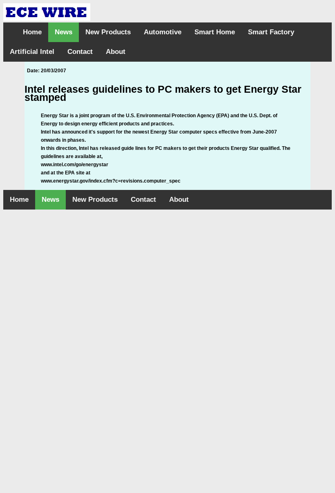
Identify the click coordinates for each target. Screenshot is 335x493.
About (115, 52)
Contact (80, 52)
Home (32, 32)
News (63, 32)
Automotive (162, 32)
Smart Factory (271, 32)
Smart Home (214, 32)
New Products (108, 32)
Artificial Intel (32, 52)
